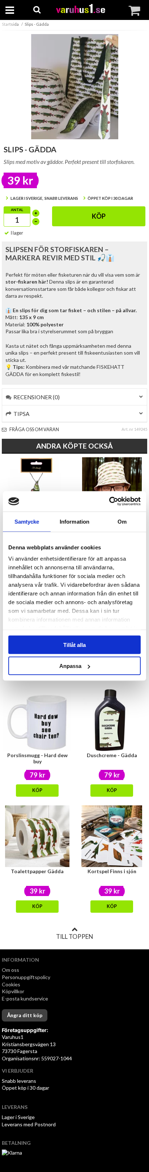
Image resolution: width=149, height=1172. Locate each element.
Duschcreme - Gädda (112, 755)
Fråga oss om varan (34, 429)
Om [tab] (122, 521)
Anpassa (70, 666)
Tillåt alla (74, 644)
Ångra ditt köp (24, 1015)
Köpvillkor (13, 991)
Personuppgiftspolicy (26, 977)
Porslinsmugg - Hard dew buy (37, 758)
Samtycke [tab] (26, 521)
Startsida (10, 24)
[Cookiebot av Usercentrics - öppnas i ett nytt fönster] (109, 501)
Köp (99, 216)
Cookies (11, 984)
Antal (17, 209)
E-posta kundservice (25, 998)
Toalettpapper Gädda (37, 871)
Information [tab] (74, 521)
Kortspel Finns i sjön (112, 871)
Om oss (10, 970)
